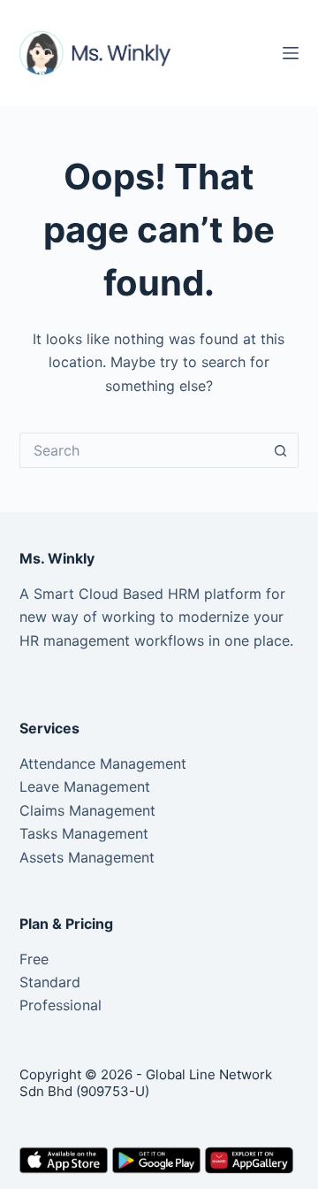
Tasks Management (83, 833)
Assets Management (87, 857)
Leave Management (84, 786)
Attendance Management (102, 763)
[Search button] (281, 450)
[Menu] (291, 53)
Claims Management (87, 810)
